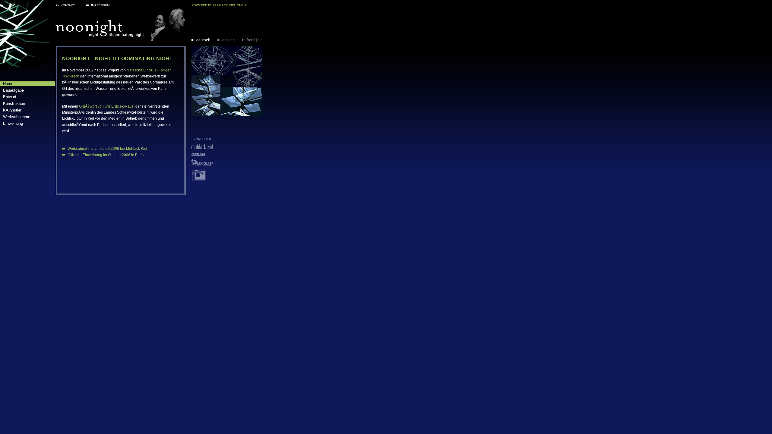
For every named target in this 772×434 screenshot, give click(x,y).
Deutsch (203, 40)
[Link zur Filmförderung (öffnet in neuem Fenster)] (198, 178)
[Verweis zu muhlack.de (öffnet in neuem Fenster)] (202, 147)
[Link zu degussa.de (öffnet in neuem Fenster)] (202, 164)
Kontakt (68, 5)
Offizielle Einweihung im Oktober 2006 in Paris (106, 155)
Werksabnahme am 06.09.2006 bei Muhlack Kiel (107, 148)
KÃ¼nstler (12, 110)
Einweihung (13, 123)
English (228, 40)
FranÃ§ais (255, 40)
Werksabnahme (16, 117)
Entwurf (9, 97)
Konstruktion (14, 103)
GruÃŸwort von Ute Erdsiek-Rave (106, 106)
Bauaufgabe (13, 90)
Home (8, 83)
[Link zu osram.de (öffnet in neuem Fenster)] (198, 154)
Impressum (100, 5)
